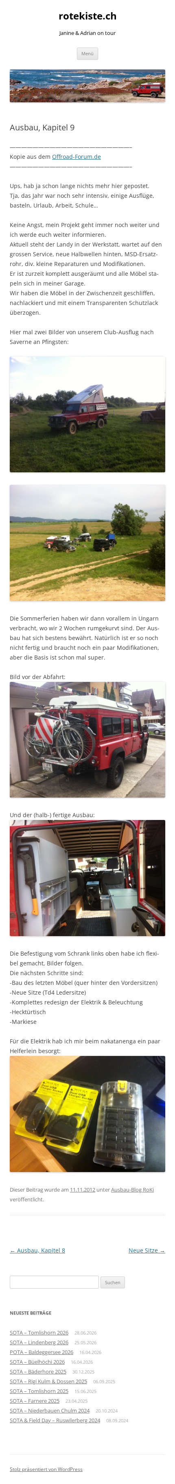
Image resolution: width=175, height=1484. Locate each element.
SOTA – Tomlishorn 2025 (39, 1391)
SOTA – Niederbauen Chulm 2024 (50, 1410)
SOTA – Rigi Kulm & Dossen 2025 (48, 1381)
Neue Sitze (147, 1250)
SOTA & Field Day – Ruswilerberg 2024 (55, 1420)
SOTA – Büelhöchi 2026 (37, 1361)
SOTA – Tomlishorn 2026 (39, 1332)
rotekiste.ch (88, 16)
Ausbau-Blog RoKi (132, 1189)
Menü (87, 53)
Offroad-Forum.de (76, 156)
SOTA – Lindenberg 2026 (39, 1342)
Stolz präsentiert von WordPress (46, 1469)
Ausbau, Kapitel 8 (37, 1250)
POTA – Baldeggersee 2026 (41, 1352)
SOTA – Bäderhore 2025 (38, 1371)
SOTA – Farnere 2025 (34, 1400)
